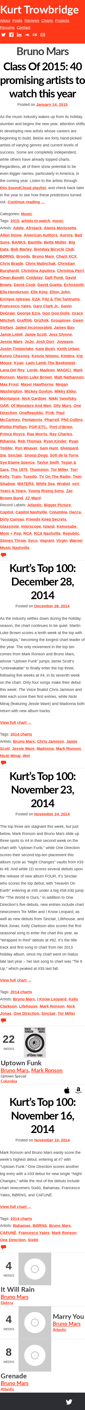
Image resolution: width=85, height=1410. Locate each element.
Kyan (19, 363)
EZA (36, 299)
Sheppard (69, 448)
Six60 (33, 1240)
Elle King (39, 292)
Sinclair (15, 455)
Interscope (31, 526)
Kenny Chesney (14, 356)
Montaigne (10, 398)
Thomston (39, 469)
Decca (75, 512)
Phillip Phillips (13, 427)
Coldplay (34, 277)
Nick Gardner (34, 398)
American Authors (41, 235)
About (5, 20)
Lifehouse (28, 1006)
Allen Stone (11, 235)
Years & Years (13, 491)
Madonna (45, 748)
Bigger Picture (57, 505)
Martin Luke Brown (34, 377)
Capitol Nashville (31, 512)
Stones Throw (13, 540)
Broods (23, 256)
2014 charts (21, 734)
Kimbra (67, 356)
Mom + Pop (10, 533)
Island (48, 526)
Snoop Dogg (36, 455)
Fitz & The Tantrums (61, 299)
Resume (7, 27)
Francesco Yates (15, 306)
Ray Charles (60, 434)
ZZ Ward (33, 498)
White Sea (45, 484)
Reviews (31, 20)
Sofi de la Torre (64, 455)
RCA (27, 533)
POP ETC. (38, 427)
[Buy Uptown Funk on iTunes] (67, 1090)
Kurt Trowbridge (39, 10)
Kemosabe (66, 526)
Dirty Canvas (12, 519)
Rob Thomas (29, 441)
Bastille (35, 242)
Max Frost (9, 384)
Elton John (60, 292)
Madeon (47, 370)
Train (16, 476)
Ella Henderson (14, 292)
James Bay (64, 327)
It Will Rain (17, 1289)
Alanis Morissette (60, 228)
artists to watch (35, 221)
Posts (17, 20)
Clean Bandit (12, 277)
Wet (26, 756)
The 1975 (19, 469)
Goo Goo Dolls (56, 313)
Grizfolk (41, 320)
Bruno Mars (43, 256)
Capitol (6, 512)
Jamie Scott (36, 334)
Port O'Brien (60, 427)
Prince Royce (12, 434)
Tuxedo (30, 476)
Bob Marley (21, 249)
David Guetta (49, 285)
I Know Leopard (51, 999)
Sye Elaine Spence (17, 462)
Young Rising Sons (46, 491)
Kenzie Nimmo (45, 356)
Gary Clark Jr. (46, 306)
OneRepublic (31, 413)
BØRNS (7, 256)
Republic (71, 533)
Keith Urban (68, 349)
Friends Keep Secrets (46, 519)
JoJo (29, 341)
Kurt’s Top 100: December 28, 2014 (42, 582)
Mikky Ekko (65, 391)
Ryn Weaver (26, 448)
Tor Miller (59, 469)
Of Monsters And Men (31, 405)
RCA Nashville (47, 533)
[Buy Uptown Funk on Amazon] (78, 1090)
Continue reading (26, 202)
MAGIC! (64, 370)
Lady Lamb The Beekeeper (50, 363)
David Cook (24, 285)
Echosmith (74, 285)
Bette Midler (55, 242)
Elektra (7, 1303)
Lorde (32, 370)
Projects (62, 20)
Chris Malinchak (41, 263)
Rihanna (7, 441)
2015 (14, 221)
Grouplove (60, 320)
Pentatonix (32, 420)
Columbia (58, 512)
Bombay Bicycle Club (54, 249)
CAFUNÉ (8, 1233)
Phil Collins (72, 420)
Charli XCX (66, 256)
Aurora (66, 235)
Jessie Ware (11, 341)
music (58, 221)
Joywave (65, 341)
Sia (3, 455)
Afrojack (34, 228)
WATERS (25, 484)
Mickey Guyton (38, 391)
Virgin (61, 540)
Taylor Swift (48, 462)
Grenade (14, 1376)
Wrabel (63, 484)
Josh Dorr (45, 341)
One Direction (26, 1013)
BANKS (19, 242)
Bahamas (22, 1225)
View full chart (16, 722)
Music (26, 214)
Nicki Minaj (10, 756)
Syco (32, 540)
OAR (4, 405)
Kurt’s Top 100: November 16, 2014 (42, 1116)
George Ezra (28, 313)
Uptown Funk (21, 1063)
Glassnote (9, 526)
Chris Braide (11, 263)
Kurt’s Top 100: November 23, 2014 (42, 790)
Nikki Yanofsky (62, 398)
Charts (47, 20)
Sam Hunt (49, 448)
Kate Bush (45, 349)
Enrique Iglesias (15, 299)
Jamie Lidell (11, 334)
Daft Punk (54, 277)
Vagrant (47, 540)
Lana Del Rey (12, 370)
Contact (23, 27)
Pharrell (51, 420)
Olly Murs (62, 405)
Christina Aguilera (38, 271)
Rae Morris (37, 434)
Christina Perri (70, 271)
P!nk (50, 413)
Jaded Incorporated (33, 327)
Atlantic (34, 505)
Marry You (68, 1316)
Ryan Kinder (55, 441)
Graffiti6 (24, 320)
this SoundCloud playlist (23, 188)
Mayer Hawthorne (37, 384)
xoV (75, 484)
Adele (18, 228)
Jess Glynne (60, 334)
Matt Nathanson (69, 377)
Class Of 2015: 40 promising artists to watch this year (42, 81)
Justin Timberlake (16, 349)
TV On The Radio (55, 476)
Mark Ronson (68, 748)
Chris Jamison (50, 741)
